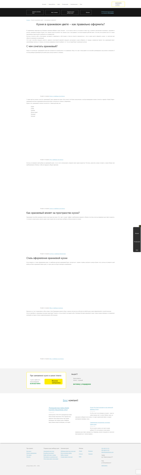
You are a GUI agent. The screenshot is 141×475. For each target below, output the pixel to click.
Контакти (28, 451)
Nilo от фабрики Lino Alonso (56, 358)
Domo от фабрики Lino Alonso (57, 96)
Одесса (81, 454)
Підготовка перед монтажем (51, 459)
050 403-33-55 (105, 448)
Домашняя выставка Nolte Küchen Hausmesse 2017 (59, 409)
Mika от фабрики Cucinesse (56, 308)
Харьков (90, 454)
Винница (90, 451)
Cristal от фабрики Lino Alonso (57, 208)
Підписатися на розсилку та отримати (107, 12)
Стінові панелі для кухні (66, 457)
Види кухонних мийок (66, 453)
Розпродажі (65, 4)
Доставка (28, 455)
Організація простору (49, 451)
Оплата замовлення (31, 453)
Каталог (44, 4)
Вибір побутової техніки (50, 455)
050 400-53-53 (105, 450)
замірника (56, 382)
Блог (81, 4)
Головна (28, 20)
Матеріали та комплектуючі (51, 457)
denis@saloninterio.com (107, 452)
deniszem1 (104, 465)
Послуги (28, 457)
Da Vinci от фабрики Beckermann (57, 253)
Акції (58, 4)
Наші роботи (52, 4)
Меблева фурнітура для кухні (68, 451)
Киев (80, 456)
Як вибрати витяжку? (49, 453)
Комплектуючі (74, 4)
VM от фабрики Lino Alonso (56, 159)
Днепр (80, 451)
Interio (21, 4)
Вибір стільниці (64, 455)
